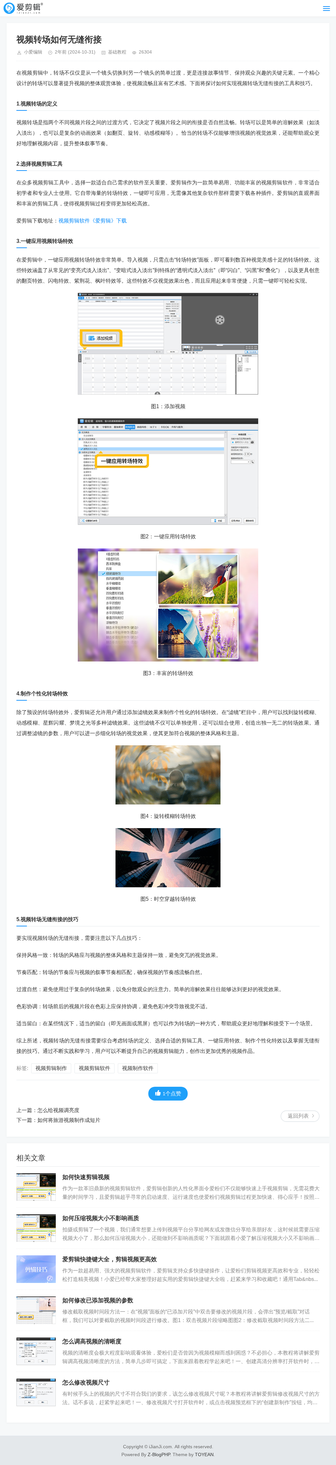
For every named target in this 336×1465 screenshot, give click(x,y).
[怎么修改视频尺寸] (36, 1392)
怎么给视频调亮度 (58, 1110)
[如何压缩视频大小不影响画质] (36, 1228)
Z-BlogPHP (159, 1454)
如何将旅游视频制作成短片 (68, 1120)
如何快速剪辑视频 (86, 1177)
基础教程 (117, 52)
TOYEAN (204, 1454)
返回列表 (298, 1116)
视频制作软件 (138, 1068)
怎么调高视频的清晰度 (91, 1341)
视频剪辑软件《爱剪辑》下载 (92, 220)
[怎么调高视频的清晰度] (36, 1351)
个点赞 (172, 1093)
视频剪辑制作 (51, 1068)
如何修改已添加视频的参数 (97, 1300)
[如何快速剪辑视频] (36, 1187)
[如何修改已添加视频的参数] (36, 1310)
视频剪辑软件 (94, 1068)
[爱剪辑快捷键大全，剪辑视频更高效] (36, 1269)
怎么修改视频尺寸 (86, 1382)
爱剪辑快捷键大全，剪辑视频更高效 (109, 1259)
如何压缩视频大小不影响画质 (100, 1218)
